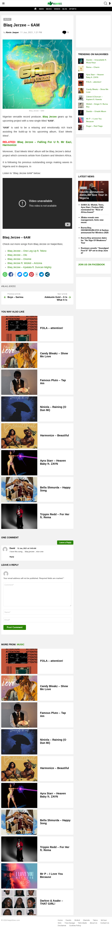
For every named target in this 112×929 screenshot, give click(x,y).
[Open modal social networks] (47, 274)
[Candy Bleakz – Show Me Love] (19, 355)
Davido (68, 920)
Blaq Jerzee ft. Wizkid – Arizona (25, 263)
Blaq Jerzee (9, 286)
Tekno (95, 920)
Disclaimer (62, 926)
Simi (59, 923)
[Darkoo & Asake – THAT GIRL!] (19, 902)
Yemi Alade (82, 923)
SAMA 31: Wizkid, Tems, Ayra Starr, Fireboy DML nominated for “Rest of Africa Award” (92, 208)
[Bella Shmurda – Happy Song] (19, 489)
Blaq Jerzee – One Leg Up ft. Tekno (27, 251)
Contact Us (104, 923)
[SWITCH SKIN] (110, 3)
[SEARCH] (105, 3)
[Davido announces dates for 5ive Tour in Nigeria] (93, 191)
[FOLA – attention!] (19, 328)
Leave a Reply (65, 542)
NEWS (41, 9)
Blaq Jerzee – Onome (19, 259)
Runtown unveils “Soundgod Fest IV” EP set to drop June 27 (95, 250)
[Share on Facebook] (10, 274)
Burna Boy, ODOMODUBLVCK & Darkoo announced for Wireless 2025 (95, 230)
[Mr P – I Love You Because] (19, 876)
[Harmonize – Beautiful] (19, 435)
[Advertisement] (95, 31)
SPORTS (72, 9)
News (83, 188)
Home (60, 920)
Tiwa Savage (69, 923)
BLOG (64, 9)
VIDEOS (57, 9)
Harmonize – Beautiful (54, 435)
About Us (93, 923)
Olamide (86, 920)
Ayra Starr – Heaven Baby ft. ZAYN (53, 462)
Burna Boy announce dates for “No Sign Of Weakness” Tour (94, 240)
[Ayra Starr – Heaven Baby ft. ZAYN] (19, 462)
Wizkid (77, 920)
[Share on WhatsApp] (5, 274)
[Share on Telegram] (41, 274)
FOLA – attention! (51, 328)
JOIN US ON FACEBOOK (91, 264)
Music (20, 644)
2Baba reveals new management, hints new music (92, 219)
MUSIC (49, 9)
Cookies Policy (75, 926)
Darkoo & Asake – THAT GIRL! (51, 902)
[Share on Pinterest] (31, 274)
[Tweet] (25, 274)
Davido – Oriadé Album (96, 111)
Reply (12, 557)
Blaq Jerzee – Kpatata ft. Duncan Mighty (29, 267)
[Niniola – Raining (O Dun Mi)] (19, 409)
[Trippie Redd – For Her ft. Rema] (19, 516)
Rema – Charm (92, 67)
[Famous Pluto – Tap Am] (19, 382)
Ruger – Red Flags (94, 126)
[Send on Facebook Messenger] (19, 274)
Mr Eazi (104, 920)
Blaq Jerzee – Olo (17, 255)
